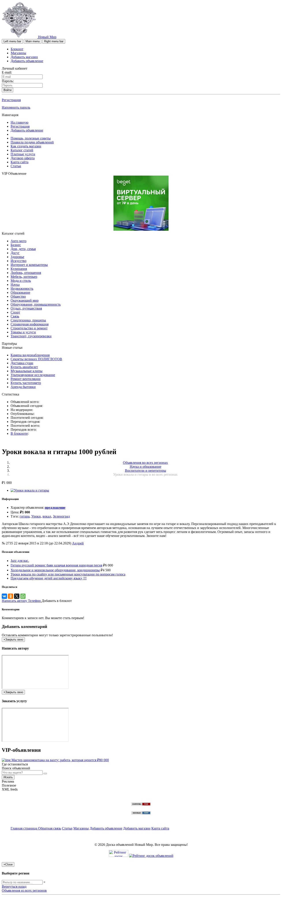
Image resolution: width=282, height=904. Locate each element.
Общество (18, 296)
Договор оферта (23, 158)
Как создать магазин (26, 146)
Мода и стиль (21, 280)
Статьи (16, 166)
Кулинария (19, 269)
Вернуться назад (14, 886)
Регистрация (11, 100)
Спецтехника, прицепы (28, 320)
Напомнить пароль (16, 107)
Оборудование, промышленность (36, 304)
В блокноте (19, 433)
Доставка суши (22, 363)
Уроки (36, 516)
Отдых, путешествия (26, 308)
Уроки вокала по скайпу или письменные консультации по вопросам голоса (68, 574)
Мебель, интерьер (24, 276)
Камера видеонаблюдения (30, 355)
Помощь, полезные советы (31, 138)
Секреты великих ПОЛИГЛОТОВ (36, 359)
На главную (19, 122)
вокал (47, 516)
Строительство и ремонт (29, 328)
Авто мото (18, 241)
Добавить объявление (27, 61)
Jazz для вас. (20, 560)
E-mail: (7, 72)
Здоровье (17, 257)
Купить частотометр (26, 383)
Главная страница (24, 828)
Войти (7, 90)
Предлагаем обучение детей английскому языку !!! (49, 578)
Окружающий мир (25, 300)
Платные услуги (23, 154)
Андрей (78, 543)
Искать (8, 777)
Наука (15, 284)
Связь (15, 316)
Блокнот (17, 49)
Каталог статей (22, 150)
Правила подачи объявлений (32, 142)
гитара (25, 516)
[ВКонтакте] (4, 596)
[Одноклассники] (10, 596)
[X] (16, 596)
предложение (55, 507)
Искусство (18, 261)
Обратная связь (49, 828)
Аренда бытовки (23, 387)
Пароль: (8, 81)
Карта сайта (19, 162)
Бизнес (16, 245)
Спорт (15, 312)
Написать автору (15, 601)
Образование (20, 292)
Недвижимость (22, 288)
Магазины (18, 53)
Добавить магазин (24, 57)
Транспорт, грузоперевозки (31, 336)
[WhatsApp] (23, 596)
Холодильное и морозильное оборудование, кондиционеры (55, 570)
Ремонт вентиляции (26, 379)
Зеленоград (61, 516)
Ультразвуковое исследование (33, 375)
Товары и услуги (23, 332)
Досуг (15, 253)
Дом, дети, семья (23, 249)
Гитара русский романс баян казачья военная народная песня (56, 565)
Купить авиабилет (24, 367)
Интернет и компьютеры (29, 265)
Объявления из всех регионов (24, 890)
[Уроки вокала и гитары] (30, 490)
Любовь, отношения (26, 273)
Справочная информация (29, 324)
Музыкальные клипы (27, 371)
